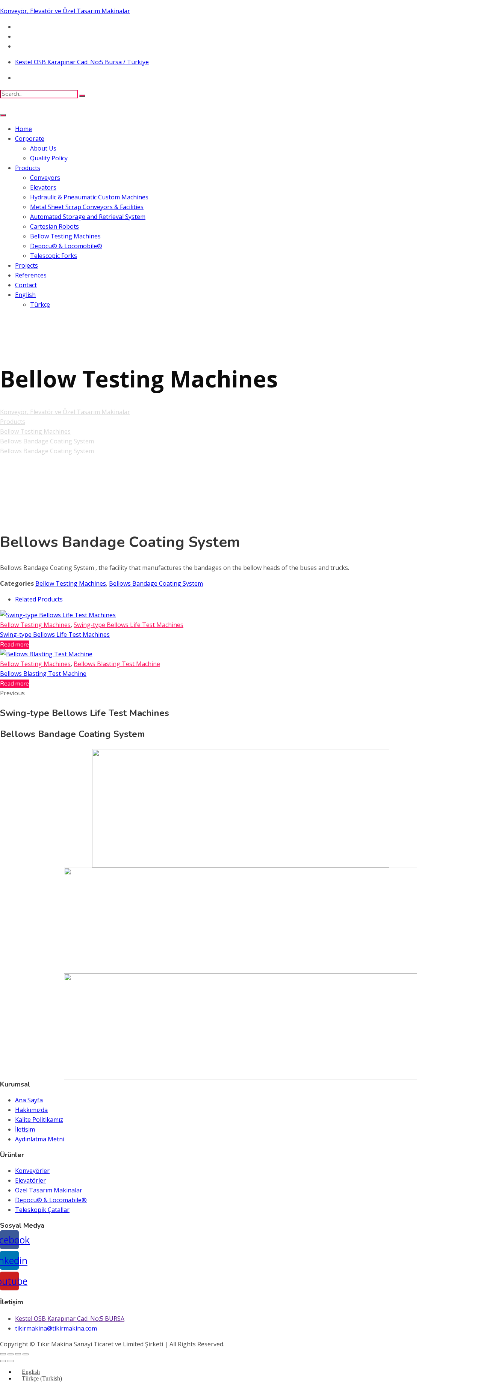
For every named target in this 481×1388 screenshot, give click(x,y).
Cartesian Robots (54, 226)
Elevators (43, 187)
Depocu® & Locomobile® (66, 246)
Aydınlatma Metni (39, 1139)
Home (23, 129)
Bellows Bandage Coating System (156, 583)
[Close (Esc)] (3, 1354)
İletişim (25, 1129)
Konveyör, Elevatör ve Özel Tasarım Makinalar (65, 11)
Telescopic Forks (53, 256)
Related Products (39, 599)
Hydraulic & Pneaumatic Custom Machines (89, 197)
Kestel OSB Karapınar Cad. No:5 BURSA (69, 1318)
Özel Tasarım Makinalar (48, 1190)
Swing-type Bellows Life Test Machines (128, 625)
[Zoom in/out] (26, 1354)
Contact (26, 285)
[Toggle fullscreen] (18, 1354)
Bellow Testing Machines (65, 236)
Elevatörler (30, 1180)
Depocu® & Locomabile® (51, 1200)
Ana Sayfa (29, 1100)
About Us (43, 148)
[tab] (248, 599)
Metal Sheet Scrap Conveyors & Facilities (87, 207)
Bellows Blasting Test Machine (117, 664)
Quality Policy (49, 158)
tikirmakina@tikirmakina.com (56, 1328)
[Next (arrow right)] (11, 1361)
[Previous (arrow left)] (3, 1361)
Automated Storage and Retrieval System (87, 216)
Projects (26, 265)
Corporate (29, 138)
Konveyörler (32, 1170)
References (31, 275)
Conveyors (45, 177)
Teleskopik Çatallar (42, 1210)
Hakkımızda (31, 1110)
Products (27, 168)
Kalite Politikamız (39, 1119)
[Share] (11, 1354)
